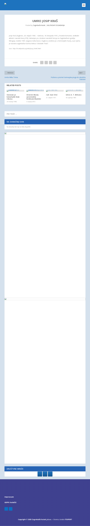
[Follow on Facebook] (6, 509)
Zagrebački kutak (39, 25)
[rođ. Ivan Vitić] (55, 91)
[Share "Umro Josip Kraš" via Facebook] (42, 62)
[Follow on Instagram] (10, 509)
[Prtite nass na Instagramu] (45, 474)
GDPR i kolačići (10, 502)
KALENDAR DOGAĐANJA (56, 25)
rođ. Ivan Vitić (52, 95)
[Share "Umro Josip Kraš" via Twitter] (46, 62)
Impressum (9, 497)
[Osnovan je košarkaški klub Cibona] (15, 91)
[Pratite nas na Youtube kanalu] (50, 474)
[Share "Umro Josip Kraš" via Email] (55, 62)
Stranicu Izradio (62, 519)
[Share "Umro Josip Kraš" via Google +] (50, 62)
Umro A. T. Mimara (73, 95)
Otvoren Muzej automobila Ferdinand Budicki (33, 97)
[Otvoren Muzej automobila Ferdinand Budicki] (35, 91)
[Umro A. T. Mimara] (74, 91)
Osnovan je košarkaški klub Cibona (13, 97)
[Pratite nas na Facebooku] (40, 474)
